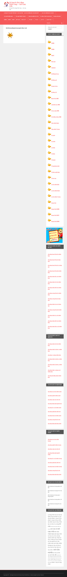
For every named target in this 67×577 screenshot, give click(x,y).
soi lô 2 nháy (53, 559)
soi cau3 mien (56, 526)
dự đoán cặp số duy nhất (55, 522)
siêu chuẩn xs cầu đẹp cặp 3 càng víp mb (54, 496)
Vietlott (23, 19)
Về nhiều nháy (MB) (56, 117)
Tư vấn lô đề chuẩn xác (46, 16)
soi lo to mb (59, 556)
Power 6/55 (54, 86)
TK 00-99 (53, 178)
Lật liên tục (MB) (55, 104)
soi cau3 (52, 526)
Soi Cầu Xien (55, 547)
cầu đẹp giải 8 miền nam (54, 395)
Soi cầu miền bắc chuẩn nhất (31, 13)
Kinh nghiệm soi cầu (34, 16)
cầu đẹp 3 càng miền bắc (54, 355)
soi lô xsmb (58, 559)
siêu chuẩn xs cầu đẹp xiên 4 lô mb (55, 487)
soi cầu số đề (55, 545)
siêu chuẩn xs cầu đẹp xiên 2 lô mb (55, 500)
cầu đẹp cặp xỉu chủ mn (54, 399)
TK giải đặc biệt (55, 166)
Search (50, 29)
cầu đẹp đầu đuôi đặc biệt (54, 423)
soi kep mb (52, 556)
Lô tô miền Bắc (55, 184)
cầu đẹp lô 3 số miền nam (54, 407)
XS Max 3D (54, 92)
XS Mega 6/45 (55, 74)
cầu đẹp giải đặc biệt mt (54, 462)
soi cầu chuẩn (58, 539)
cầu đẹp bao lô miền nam (54, 415)
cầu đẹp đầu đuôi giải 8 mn (55, 403)
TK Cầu (30, 19)
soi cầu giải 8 (51, 541)
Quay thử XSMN (55, 221)
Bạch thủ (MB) (55, 98)
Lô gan (53, 135)
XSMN (9, 19)
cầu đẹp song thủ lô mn (54, 419)
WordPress (26, 575)
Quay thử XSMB (55, 209)
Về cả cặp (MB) (55, 110)
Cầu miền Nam (55, 123)
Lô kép (53, 147)
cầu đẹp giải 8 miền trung (54, 445)
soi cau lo (54, 529)
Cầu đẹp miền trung (21, 16)
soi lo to (55, 556)
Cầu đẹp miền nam (8, 16)
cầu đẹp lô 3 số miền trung (55, 458)
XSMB (5, 19)
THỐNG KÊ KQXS (57, 16)
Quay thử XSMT (55, 215)
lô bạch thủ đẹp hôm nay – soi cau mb (17, 4)
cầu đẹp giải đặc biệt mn (54, 411)
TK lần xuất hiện (55, 172)
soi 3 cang (56, 524)
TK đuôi (53, 160)
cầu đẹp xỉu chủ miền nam (55, 391)
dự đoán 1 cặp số (55, 518)
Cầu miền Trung (55, 129)
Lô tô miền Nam (55, 190)
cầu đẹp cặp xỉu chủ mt (54, 449)
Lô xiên (53, 141)
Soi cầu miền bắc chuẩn (48, 13)
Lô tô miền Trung (55, 196)
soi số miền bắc (55, 560)
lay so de (50, 524)
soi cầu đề (53, 555)
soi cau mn (58, 534)
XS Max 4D (54, 80)
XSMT (13, 19)
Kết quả (18, 19)
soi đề (59, 560)
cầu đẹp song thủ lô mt (54, 470)
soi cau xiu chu (52, 536)
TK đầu (53, 153)
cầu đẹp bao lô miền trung (55, 466)
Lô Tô (42, 19)
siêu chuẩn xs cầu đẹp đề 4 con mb (54, 504)
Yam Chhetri (41, 575)
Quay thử (49, 19)
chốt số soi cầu (56, 514)
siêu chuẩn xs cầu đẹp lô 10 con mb (55, 491)
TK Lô (36, 19)
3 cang (50, 514)
